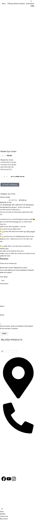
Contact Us (6, 454)
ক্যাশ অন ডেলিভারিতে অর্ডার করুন (17, 176)
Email (2, 315)
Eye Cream (11, 194)
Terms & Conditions (9, 451)
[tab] (13, 200)
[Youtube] (8, 478)
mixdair (7, 197)
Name (2, 306)
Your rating (4, 277)
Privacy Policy (7, 444)
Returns (5, 447)
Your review (4, 283)
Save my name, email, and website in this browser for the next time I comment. (16, 327)
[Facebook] (3, 478)
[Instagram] (13, 478)
